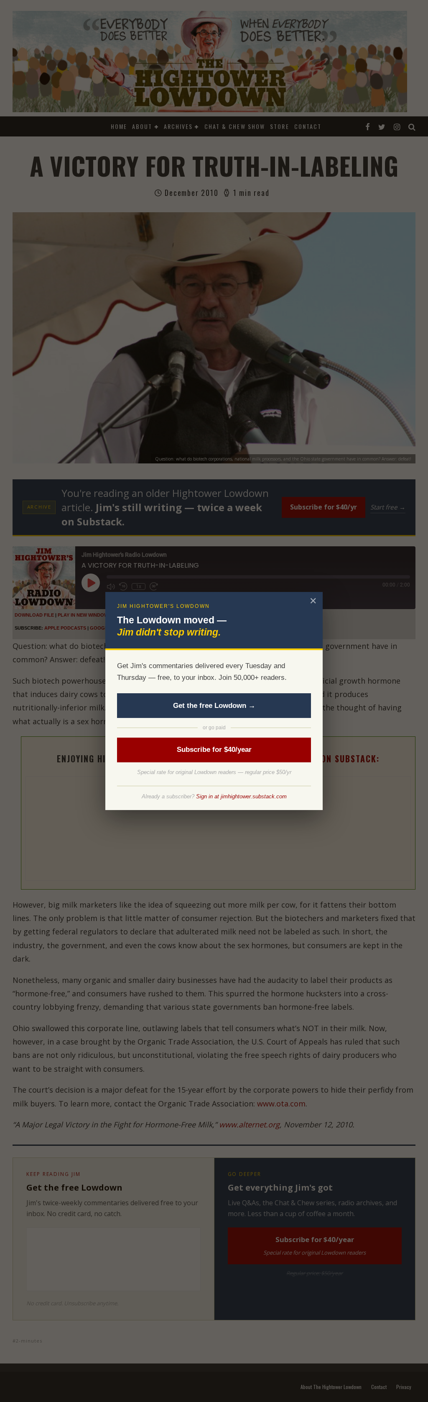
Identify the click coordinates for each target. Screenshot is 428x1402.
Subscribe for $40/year (214, 750)
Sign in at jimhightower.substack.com (241, 796)
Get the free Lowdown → (214, 706)
